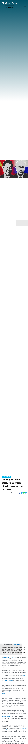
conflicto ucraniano (6, 716)
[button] (25, 6)
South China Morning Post (9, 657)
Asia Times (17, 644)
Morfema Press (9, 3)
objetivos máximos (8, 680)
